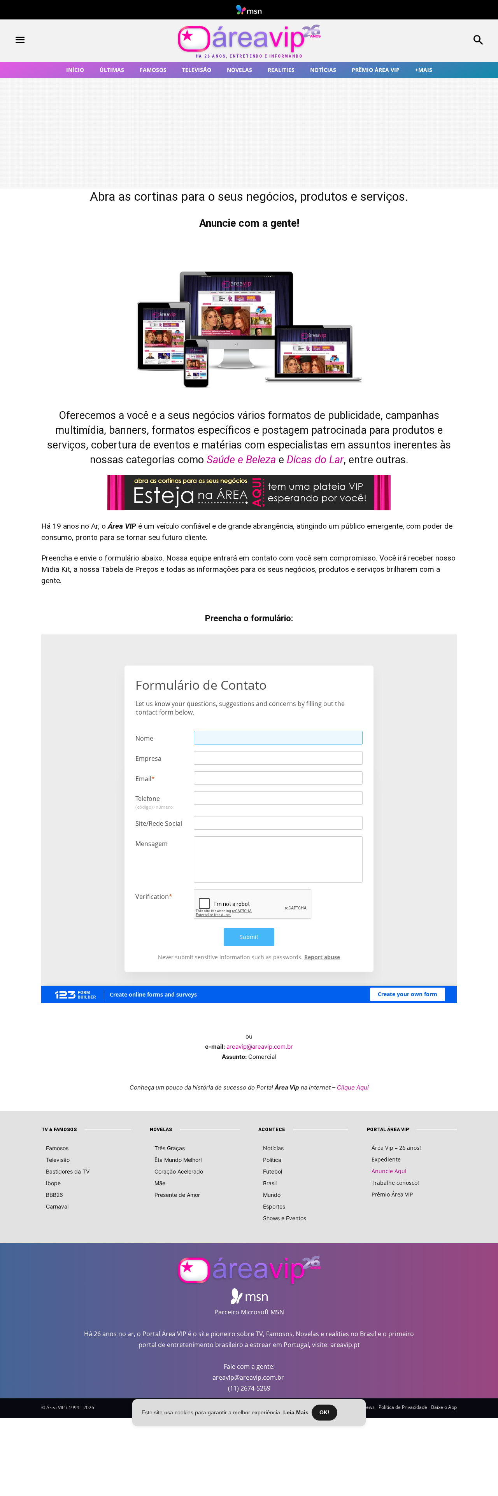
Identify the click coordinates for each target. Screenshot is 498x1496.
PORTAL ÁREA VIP (388, 1129)
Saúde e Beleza (241, 460)
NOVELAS (161, 1129)
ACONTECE (271, 1129)
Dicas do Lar (315, 460)
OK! (324, 1412)
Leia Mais (296, 1412)
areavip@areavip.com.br (259, 1046)
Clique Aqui (353, 1087)
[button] (436, 40)
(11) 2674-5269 (249, 1388)
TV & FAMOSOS (59, 1129)
